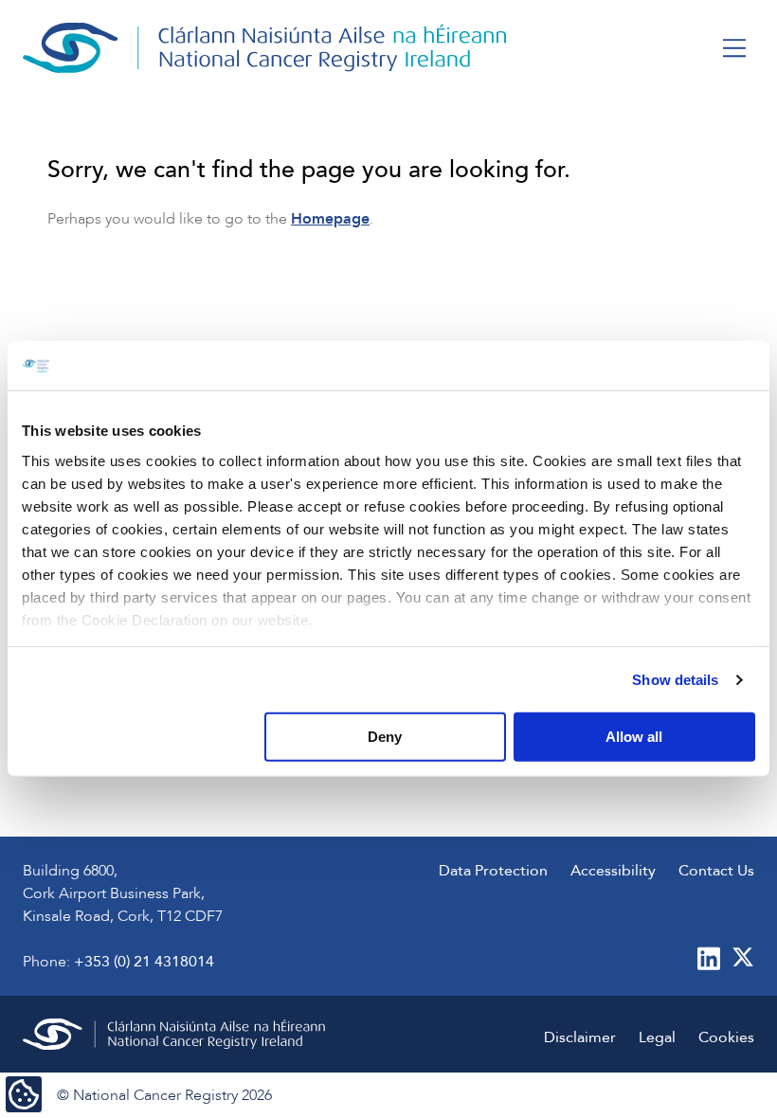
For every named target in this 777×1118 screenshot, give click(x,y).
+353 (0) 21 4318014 (144, 961)
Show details (675, 680)
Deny (385, 737)
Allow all (633, 737)
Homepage (330, 218)
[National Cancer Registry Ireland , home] (265, 48)
